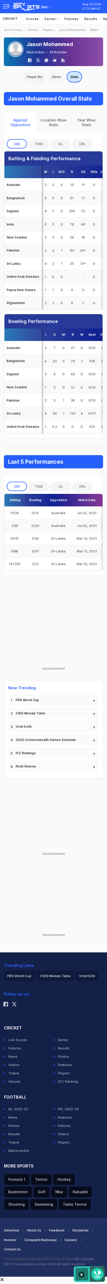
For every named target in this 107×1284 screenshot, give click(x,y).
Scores (32, 19)
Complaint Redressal (40, 1240)
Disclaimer (80, 1230)
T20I (39, 144)
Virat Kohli (23, 726)
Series (50, 19)
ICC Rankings (26, 753)
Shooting (16, 1204)
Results (90, 19)
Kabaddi (80, 1192)
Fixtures (71, 19)
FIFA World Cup (27, 700)
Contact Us (12, 1249)
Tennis (41, 1179)
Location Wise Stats (53, 122)
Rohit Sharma (26, 766)
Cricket (10, 19)
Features (65, 1065)
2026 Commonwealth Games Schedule (46, 740)
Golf (41, 1192)
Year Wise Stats (86, 122)
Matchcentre (18, 1150)
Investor (10, 1240)
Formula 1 (16, 1179)
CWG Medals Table (30, 713)
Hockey (64, 1179)
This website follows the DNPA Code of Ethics (39, 1259)
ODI (17, 144)
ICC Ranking (68, 1081)
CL (60, 144)
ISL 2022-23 (18, 1109)
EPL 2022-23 (68, 1109)
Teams (13, 1073)
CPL (82, 144)
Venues (14, 1081)
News (56, 77)
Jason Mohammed (72, 30)
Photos (63, 1056)
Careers (70, 1240)
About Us (34, 1230)
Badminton (18, 1192)
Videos (13, 1065)
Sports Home (13, 30)
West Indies (35, 52)
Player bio (35, 77)
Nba (59, 1192)
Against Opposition (20, 122)
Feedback (57, 1230)
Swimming (44, 1204)
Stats (74, 77)
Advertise (11, 1230)
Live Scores (17, 1040)
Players (48, 30)
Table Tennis (75, 1204)
